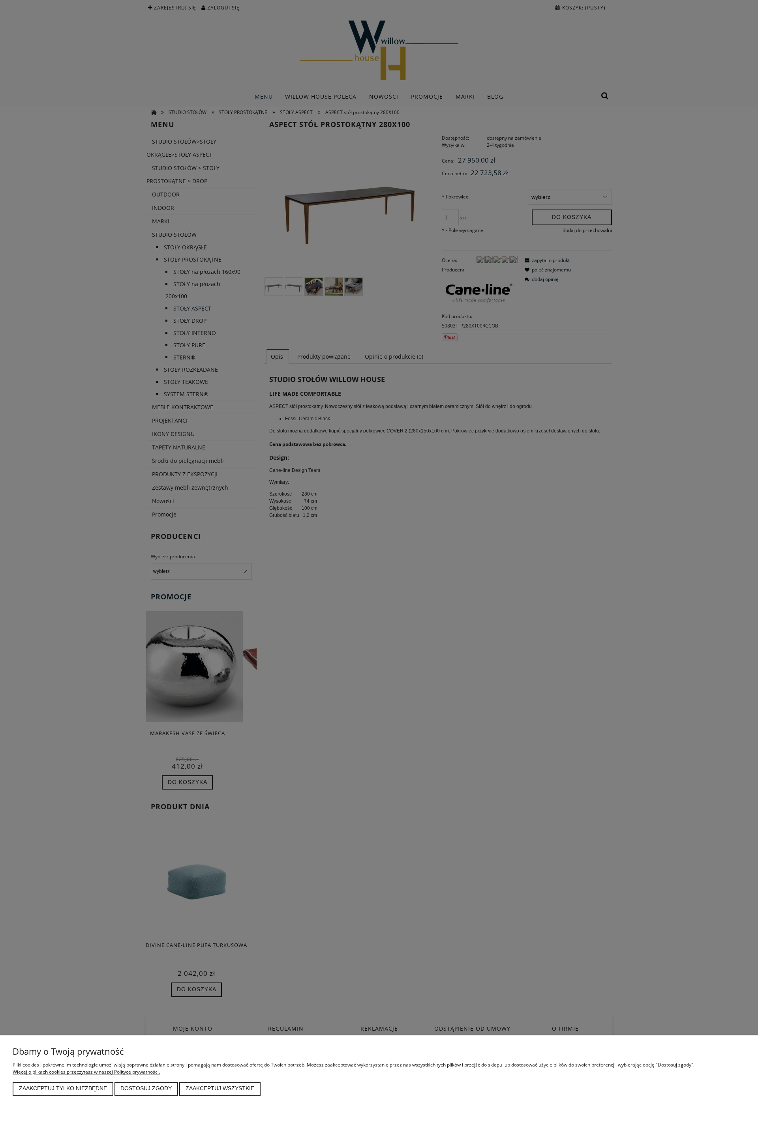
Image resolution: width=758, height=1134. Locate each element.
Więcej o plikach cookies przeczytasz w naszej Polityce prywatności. (86, 1072)
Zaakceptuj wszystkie (220, 1088)
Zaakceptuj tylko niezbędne (63, 1088)
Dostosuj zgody (146, 1088)
